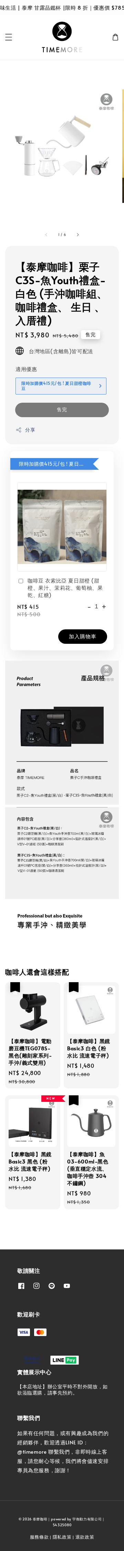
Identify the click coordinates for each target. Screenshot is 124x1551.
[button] (8, 37)
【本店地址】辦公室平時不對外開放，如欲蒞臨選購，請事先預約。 (62, 1389)
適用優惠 (26, 368)
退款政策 (84, 1537)
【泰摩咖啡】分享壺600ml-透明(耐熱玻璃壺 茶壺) (62, 7)
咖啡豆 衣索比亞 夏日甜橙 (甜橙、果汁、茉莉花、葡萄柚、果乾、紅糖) (65, 587)
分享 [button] (30, 429)
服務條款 (39, 1537)
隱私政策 (62, 1537)
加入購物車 (82, 636)
